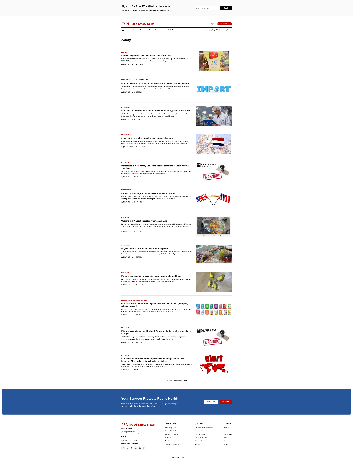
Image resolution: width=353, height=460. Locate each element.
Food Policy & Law (128, 80)
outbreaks (168, 437)
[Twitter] (209, 30)
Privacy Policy (227, 434)
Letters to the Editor (201, 437)
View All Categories (171, 444)
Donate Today (211, 402)
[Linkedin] (214, 30)
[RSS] (219, 30)
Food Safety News (178, 457)
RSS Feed (197, 444)
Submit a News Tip (200, 441)
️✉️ (124, 440)
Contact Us (226, 431)
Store (225, 441)
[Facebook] (207, 30)
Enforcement (126, 107)
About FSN (225, 402)
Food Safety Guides (171, 431)
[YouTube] (217, 30)
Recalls (124, 52)
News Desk (127, 64)
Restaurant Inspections (202, 431)
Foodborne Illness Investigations (134, 300)
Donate (225, 444)
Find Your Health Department (204, 427)
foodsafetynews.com (127, 428)
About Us (226, 427)
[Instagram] (212, 30)
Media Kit (226, 437)
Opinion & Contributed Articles (174, 434)
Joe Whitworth (129, 147)
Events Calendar (200, 434)
